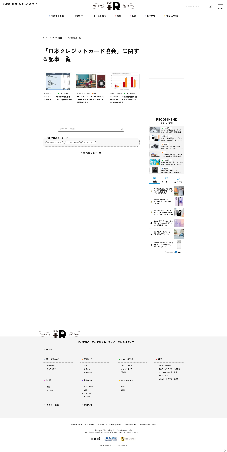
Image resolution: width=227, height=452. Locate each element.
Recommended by (170, 252)
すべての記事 (57, 38)
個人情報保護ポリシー (148, 424)
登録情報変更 (114, 424)
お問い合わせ (89, 424)
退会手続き (129, 424)
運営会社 (74, 424)
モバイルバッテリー (89, 143)
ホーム (45, 38)
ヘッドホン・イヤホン (72, 143)
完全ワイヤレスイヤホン (54, 143)
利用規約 (101, 424)
